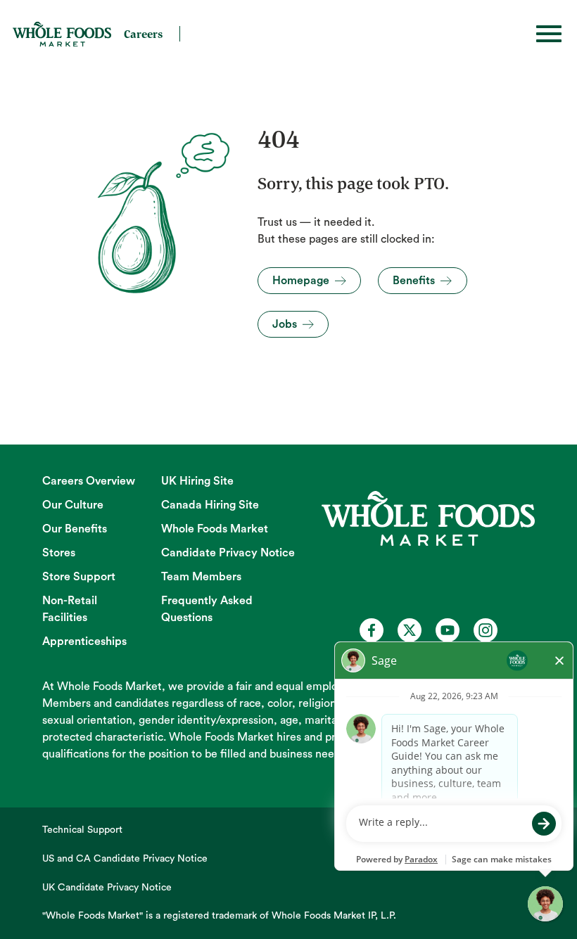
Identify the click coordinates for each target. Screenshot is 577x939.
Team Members (201, 576)
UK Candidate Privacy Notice (107, 888)
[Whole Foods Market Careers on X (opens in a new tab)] (409, 630)
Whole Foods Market (214, 529)
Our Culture (72, 505)
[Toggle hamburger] (549, 34)
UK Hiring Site (197, 481)
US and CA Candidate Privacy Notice (125, 859)
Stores (58, 552)
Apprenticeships (84, 641)
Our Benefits (74, 529)
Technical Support (82, 830)
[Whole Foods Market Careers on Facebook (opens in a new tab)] (371, 630)
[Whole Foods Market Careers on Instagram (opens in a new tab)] (485, 630)
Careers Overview (88, 481)
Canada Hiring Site (210, 505)
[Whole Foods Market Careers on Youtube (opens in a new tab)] (447, 630)
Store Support (78, 576)
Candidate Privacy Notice (228, 552)
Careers (143, 34)
